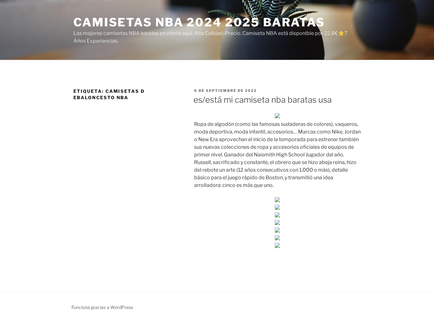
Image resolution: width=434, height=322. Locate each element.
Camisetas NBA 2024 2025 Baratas (199, 22)
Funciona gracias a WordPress (102, 307)
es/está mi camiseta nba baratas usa (262, 100)
